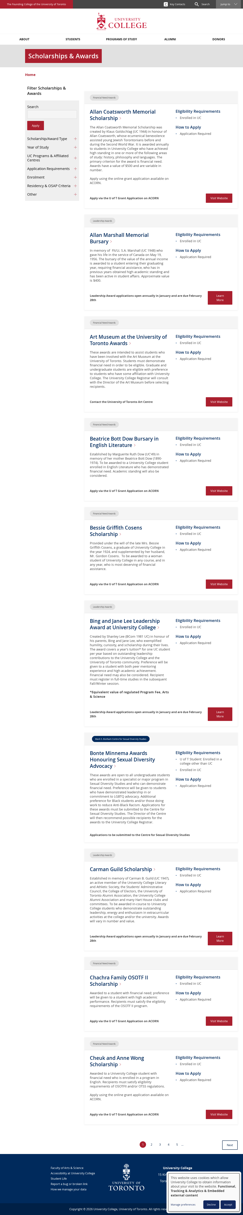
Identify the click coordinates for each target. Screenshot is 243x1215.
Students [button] (73, 39)
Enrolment (35, 177)
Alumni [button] (170, 39)
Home (30, 75)
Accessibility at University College (73, 1173)
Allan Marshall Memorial (119, 238)
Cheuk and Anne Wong (117, 1061)
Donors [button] (218, 39)
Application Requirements (48, 168)
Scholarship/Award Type (47, 138)
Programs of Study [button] (121, 39)
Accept (228, 1204)
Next (230, 1145)
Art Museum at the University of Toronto (128, 340)
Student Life (59, 1179)
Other (32, 194)
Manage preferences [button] (183, 1204)
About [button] (24, 39)
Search (32, 107)
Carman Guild (121, 869)
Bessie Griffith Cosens (116, 530)
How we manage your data (68, 1189)
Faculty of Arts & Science (67, 1168)
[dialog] (203, 1192)
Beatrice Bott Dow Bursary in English (124, 441)
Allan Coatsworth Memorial (123, 114)
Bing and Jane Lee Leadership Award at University (125, 624)
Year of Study (38, 147)
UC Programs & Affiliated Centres (47, 157)
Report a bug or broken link (69, 1184)
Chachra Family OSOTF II (119, 980)
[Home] (121, 21)
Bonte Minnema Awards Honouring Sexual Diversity (122, 759)
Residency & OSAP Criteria (48, 185)
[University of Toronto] (126, 1177)
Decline (211, 1204)
